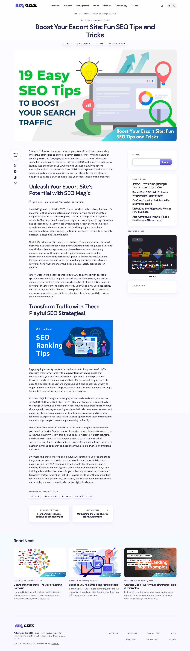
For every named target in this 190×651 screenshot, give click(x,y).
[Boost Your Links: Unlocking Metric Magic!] (95, 562)
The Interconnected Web (30, 564)
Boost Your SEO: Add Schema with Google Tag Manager (150, 194)
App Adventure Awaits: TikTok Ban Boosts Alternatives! (150, 218)
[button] (162, 5)
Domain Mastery (25, 556)
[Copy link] (15, 183)
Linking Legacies (26, 560)
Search (136, 155)
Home (76, 14)
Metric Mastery (80, 556)
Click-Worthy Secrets (139, 556)
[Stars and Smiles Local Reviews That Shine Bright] (49, 513)
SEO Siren (99, 44)
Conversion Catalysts (139, 560)
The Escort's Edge (116, 44)
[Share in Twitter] (15, 166)
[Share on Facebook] (15, 171)
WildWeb (55, 643)
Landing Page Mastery (139, 564)
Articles (67, 44)
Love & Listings (83, 44)
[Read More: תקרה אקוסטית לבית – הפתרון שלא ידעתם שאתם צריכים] (152, 254)
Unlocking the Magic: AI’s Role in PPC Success (151, 210)
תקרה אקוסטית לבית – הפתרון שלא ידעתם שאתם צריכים (149, 186)
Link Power (90, 552)
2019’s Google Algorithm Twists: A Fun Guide (152, 267)
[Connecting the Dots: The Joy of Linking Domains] (92, 513)
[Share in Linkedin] (15, 177)
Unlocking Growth (82, 560)
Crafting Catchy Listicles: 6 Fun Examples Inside (151, 202)
